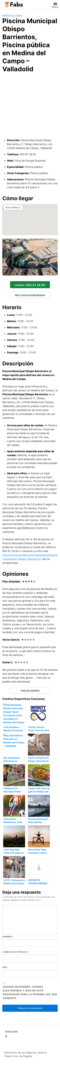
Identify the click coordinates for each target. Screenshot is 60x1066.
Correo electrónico (15, 952)
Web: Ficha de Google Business (30, 295)
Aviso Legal (11, 1031)
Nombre (7, 936)
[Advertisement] (30, 107)
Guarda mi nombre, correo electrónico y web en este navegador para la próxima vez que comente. (30, 992)
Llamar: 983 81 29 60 (30, 284)
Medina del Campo (12, 15)
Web (4, 967)
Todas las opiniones (30, 690)
